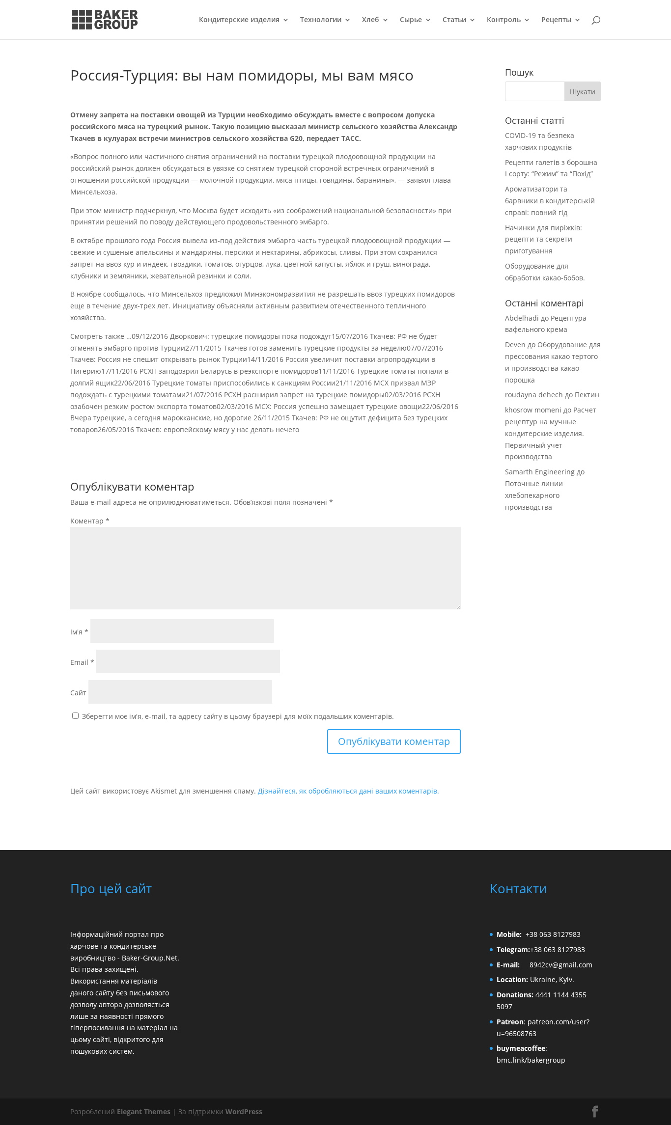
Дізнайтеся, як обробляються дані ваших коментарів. (348, 791)
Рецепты (556, 20)
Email (82, 662)
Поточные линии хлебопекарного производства (534, 495)
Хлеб (370, 20)
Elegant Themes (143, 1111)
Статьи (454, 20)
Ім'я (79, 631)
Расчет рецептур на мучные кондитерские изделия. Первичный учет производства (550, 433)
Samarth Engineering (540, 471)
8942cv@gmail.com (561, 964)
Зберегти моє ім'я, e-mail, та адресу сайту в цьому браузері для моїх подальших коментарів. (238, 716)
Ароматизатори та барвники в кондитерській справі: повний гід (550, 200)
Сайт (78, 692)
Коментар (90, 520)
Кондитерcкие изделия (239, 20)
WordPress (243, 1111)
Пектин (587, 394)
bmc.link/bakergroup (531, 1060)
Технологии (320, 20)
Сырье (411, 20)
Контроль (504, 20)
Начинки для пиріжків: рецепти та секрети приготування (543, 239)
